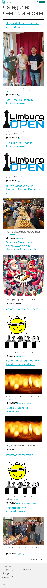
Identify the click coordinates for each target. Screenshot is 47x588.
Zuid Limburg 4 (26, 554)
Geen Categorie (19, 95)
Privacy (27, 567)
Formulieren (31, 569)
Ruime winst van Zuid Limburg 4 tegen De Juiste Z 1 (23, 189)
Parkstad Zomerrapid (19, 455)
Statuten (36, 567)
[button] (35, 2)
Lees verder (8, 91)
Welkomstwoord (5, 578)
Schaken (28, 503)
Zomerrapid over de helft (22, 309)
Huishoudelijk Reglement (26, 569)
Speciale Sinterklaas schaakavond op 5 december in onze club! (21, 246)
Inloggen (23, 567)
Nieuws (24, 403)
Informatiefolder (31, 567)
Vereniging (29, 403)
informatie (25, 450)
